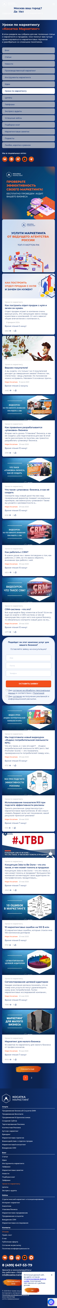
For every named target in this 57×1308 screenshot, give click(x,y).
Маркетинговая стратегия (13, 1138)
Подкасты (9, 138)
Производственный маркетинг (20, 70)
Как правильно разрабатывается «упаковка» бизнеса (23, 428)
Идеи (7, 84)
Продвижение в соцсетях (12, 1216)
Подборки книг (12, 125)
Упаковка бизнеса (9, 1209)
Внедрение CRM (9, 1148)
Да (15, 11)
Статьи (8, 57)
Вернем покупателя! (16, 368)
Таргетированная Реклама (13, 1124)
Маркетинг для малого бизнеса (22, 1041)
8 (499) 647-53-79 (17, 1265)
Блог (7, 50)
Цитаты (8, 98)
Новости (9, 64)
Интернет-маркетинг (11, 1203)
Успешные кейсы (13, 118)
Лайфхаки (10, 104)
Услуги (5, 1107)
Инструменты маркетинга (18, 77)
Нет (21, 11)
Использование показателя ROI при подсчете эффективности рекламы (25, 804)
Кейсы (5, 1195)
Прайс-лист (7, 1235)
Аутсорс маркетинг (10, 1131)
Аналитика (6, 1206)
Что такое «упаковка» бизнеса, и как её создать (27, 491)
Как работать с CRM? (16, 552)
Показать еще (27, 1069)
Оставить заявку (28, 683)
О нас (4, 1238)
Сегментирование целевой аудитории (26, 982)
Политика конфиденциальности (15, 1295)
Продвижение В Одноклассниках (16, 1117)
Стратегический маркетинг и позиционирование (23, 1199)
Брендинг (6, 1134)
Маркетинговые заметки (17, 131)
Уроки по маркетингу (11, 1184)
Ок (32, 1290)
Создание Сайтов (9, 1121)
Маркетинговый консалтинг (14, 1145)
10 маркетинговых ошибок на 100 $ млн (27, 927)
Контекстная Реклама (11, 1128)
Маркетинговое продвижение (15, 1213)
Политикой (38, 693)
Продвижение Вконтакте (12, 1114)
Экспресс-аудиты (13, 111)
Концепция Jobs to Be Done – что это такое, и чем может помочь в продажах (27, 866)
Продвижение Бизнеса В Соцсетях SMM (19, 1111)
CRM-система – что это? (18, 609)
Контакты (6, 1228)
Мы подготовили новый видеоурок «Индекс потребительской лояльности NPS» (26, 740)
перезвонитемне (13, 1283)
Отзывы (5, 1232)
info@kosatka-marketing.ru (15, 1275)
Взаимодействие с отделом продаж (17, 1141)
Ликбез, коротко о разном (18, 145)
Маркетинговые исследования (15, 1223)
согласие (17, 696)
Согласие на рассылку (11, 1245)
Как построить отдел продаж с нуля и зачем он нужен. (26, 306)
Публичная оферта (10, 1242)
